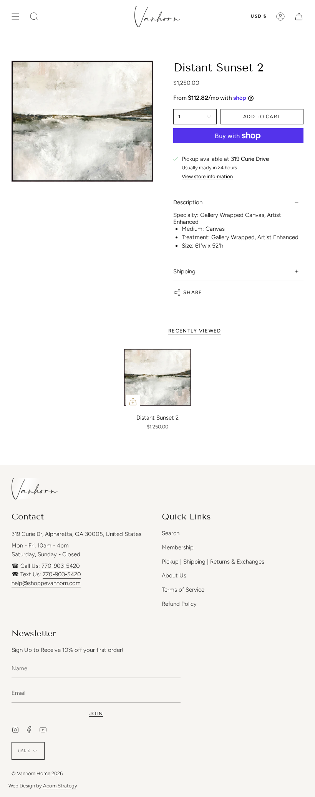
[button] (34, 16)
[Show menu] (15, 16)
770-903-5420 (60, 565)
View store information (207, 176)
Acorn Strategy (60, 786)
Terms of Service (183, 589)
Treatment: (196, 237)
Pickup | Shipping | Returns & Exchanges (213, 561)
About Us (174, 575)
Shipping (184, 271)
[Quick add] (133, 401)
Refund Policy (179, 603)
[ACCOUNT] (280, 16)
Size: (188, 245)
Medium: (193, 228)
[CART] (298, 16)
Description (187, 202)
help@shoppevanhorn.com (46, 583)
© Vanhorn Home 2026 (37, 773)
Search (170, 533)
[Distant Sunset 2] (157, 377)
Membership (178, 547)
